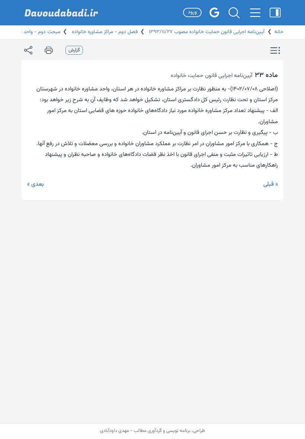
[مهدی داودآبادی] (61, 13)
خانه (278, 32)
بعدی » (35, 184)
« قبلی (270, 184)
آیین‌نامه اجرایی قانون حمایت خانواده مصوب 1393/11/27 (205, 32)
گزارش (74, 50)
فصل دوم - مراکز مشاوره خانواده (104, 32)
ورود (192, 12)
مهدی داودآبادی (114, 431)
